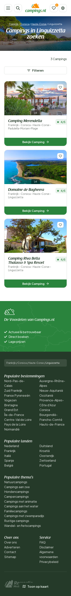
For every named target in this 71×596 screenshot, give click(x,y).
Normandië (12, 429)
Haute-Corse (38, 24)
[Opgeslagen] (54, 8)
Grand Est (11, 410)
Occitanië (46, 395)
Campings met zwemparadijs (24, 516)
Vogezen (10, 400)
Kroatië (44, 451)
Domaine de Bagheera (29, 193)
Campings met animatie (20, 501)
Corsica (24, 24)
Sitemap (10, 557)
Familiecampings (15, 511)
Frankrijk (13, 24)
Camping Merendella (29, 124)
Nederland (11, 446)
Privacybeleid (48, 562)
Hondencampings (16, 492)
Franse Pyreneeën (17, 395)
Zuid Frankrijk (13, 390)
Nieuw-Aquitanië (51, 390)
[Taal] (63, 8)
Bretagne (11, 405)
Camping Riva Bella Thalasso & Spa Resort (29, 264)
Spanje (9, 460)
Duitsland (46, 446)
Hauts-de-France (52, 424)
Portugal (45, 465)
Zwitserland (47, 460)
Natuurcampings (15, 482)
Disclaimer (46, 547)
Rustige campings (16, 521)
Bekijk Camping (33, 142)
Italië (7, 456)
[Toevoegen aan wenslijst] (60, 87)
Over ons (10, 542)
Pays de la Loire (15, 424)
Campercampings (16, 496)
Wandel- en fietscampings (22, 526)
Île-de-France (14, 415)
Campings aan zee (17, 487)
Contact (10, 552)
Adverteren (12, 547)
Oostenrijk (46, 456)
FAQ (42, 542)
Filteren (38, 70)
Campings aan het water (21, 506)
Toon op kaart (37, 586)
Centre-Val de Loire (18, 420)
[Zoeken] (18, 8)
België (8, 465)
